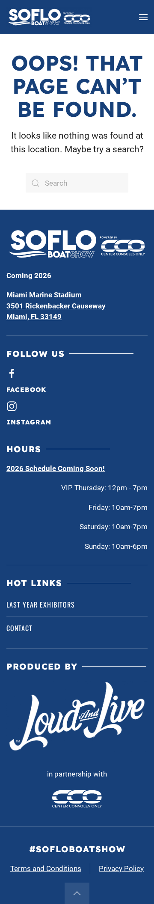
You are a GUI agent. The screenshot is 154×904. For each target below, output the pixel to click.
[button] (143, 17)
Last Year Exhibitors (40, 604)
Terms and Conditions (45, 868)
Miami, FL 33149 (34, 316)
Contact (19, 628)
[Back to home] (49, 17)
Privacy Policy (121, 868)
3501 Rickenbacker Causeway (56, 306)
